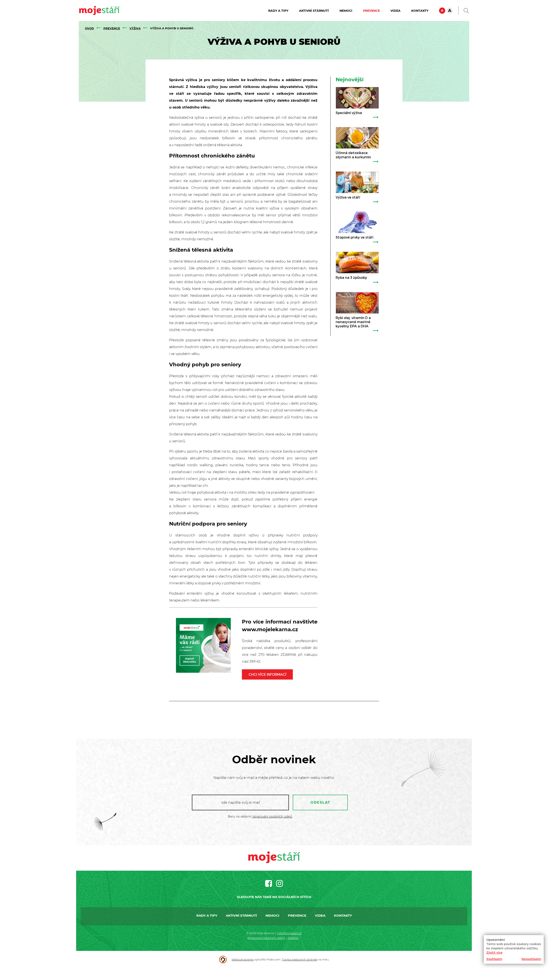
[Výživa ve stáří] (357, 182)
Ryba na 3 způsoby (351, 277)
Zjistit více (494, 952)
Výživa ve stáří (348, 197)
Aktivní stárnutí (314, 11)
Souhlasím (494, 959)
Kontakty (419, 11)
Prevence (371, 11)
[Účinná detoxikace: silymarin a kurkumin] (357, 138)
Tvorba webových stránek (299, 959)
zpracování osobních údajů (272, 816)
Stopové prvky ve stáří (354, 237)
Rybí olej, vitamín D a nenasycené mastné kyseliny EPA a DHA (353, 322)
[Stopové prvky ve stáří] (357, 222)
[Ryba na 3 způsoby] (357, 262)
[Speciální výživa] (357, 98)
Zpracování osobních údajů (266, 938)
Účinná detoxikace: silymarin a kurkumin (353, 155)
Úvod (89, 28)
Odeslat (320, 802)
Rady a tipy (278, 11)
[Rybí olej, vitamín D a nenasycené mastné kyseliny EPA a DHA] (357, 303)
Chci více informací (267, 674)
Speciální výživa (349, 113)
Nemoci (346, 11)
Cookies (293, 938)
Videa (395, 11)
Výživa (135, 28)
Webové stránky (243, 959)
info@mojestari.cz (289, 933)
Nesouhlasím (531, 959)
